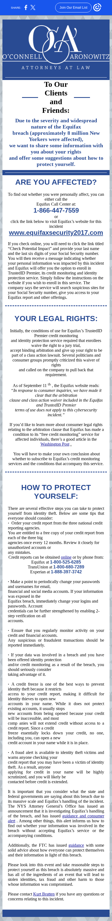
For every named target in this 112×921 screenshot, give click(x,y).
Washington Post (55, 444)
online (66, 557)
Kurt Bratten (44, 894)
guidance (76, 845)
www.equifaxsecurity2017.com (56, 232)
